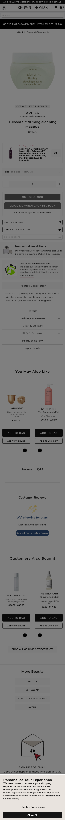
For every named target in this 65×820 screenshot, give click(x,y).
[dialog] (32, 797)
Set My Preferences (33, 807)
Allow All (32, 815)
